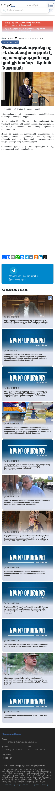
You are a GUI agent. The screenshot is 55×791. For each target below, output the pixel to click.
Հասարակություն (10, 42)
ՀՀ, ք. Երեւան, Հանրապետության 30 (19, 742)
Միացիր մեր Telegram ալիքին (23, 276)
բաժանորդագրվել (18, 280)
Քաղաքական (26, 25)
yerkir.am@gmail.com (12, 749)
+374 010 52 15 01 (36, 749)
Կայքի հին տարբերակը (40, 785)
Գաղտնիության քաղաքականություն (15, 785)
